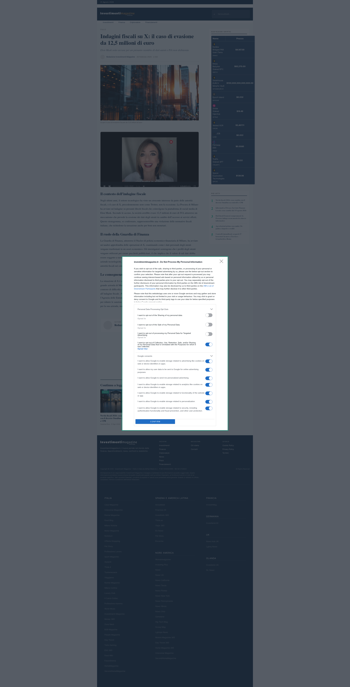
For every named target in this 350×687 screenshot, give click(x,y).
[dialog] (175, 343)
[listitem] (175, 309)
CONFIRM (155, 422)
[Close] (222, 262)
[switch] (208, 315)
